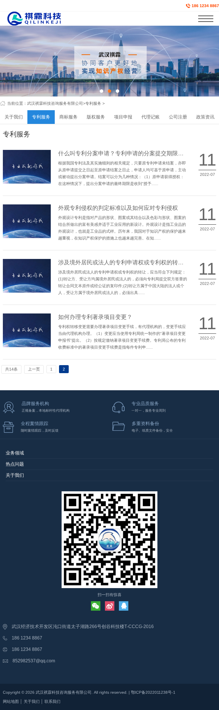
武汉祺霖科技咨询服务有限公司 (55, 103)
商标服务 (68, 116)
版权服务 (96, 116)
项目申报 (123, 116)
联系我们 (52, 701)
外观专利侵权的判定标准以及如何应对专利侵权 (118, 208)
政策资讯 (205, 116)
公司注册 (178, 116)
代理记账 (150, 116)
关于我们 (14, 116)
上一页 (34, 369)
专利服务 (93, 103)
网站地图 (11, 701)
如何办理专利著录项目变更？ (95, 317)
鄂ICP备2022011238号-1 (153, 692)
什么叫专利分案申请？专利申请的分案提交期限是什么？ (129, 153)
